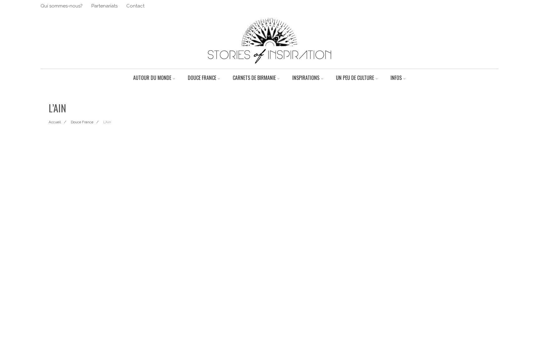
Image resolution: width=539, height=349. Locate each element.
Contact (135, 6)
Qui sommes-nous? (62, 6)
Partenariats (104, 6)
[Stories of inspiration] (269, 66)
